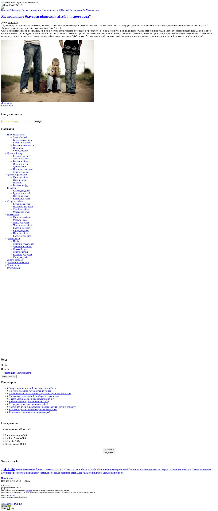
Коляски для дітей (22, 228)
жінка (84, 469)
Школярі (11, 188)
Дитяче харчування (17, 174)
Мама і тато (13, 214)
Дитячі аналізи (20, 252)
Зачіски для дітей (21, 158)
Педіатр (17, 241)
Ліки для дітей (20, 257)
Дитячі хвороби (15, 260)
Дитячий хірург (21, 249)
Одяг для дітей (20, 164)
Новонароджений (16, 134)
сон (51, 472)
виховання (29, 469)
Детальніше (7, 103)
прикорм (119, 472)
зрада (57, 472)
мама (19, 469)
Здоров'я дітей (20, 137)
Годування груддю (22, 140)
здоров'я (186, 469)
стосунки (74, 469)
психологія (51, 469)
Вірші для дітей (21, 230)
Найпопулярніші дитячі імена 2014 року (29, 401)
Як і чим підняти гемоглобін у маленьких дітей (33, 409)
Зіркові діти (13, 265)
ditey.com (29, 490)
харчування (22, 472)
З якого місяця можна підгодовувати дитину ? (32, 399)
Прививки (18, 148)
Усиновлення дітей (22, 225)
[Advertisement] (23, 292)
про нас (12, 495)
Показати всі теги (10, 478)
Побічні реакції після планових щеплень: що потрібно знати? (40, 393)
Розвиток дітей (20, 161)
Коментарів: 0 (8, 105)
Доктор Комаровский (18, 262)
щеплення (108, 472)
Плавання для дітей (23, 206)
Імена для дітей (20, 150)
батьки (40, 469)
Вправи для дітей (22, 204)
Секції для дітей (21, 209)
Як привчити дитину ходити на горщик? (29, 412)
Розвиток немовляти (23, 145)
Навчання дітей (21, 196)
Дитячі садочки (21, 172)
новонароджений (118, 469)
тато (60, 469)
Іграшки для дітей (22, 156)
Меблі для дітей (21, 222)
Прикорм (17, 182)
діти (66, 469)
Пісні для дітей (20, 233)
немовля (44, 472)
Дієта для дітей (20, 177)
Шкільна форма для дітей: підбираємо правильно (34, 396)
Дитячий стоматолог (23, 244)
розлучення (175, 469)
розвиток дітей (69, 472)
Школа (195, 469)
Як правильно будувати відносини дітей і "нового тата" (46, 16)
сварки (164, 469)
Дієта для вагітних (22, 217)
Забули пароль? (24, 373)
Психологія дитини (23, 169)
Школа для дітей (21, 190)
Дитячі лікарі (13, 238)
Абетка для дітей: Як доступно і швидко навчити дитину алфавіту (42, 407)
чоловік (92, 469)
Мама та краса (20, 220)
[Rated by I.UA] (7, 509)
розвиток (155, 469)
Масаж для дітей (21, 212)
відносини (103, 469)
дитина (8, 468)
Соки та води (20, 180)
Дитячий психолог (22, 246)
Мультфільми (13, 268)
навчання (34, 472)
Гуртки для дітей (21, 193)
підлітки (97, 472)
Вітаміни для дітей (22, 254)
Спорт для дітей (15, 201)
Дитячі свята (19, 166)
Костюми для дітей (22, 236)
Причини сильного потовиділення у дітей (30, 391)
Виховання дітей (21, 142)
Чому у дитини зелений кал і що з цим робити (32, 388)
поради (11, 472)
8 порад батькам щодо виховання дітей (28, 404)
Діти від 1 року (14, 153)
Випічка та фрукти (22, 185)
